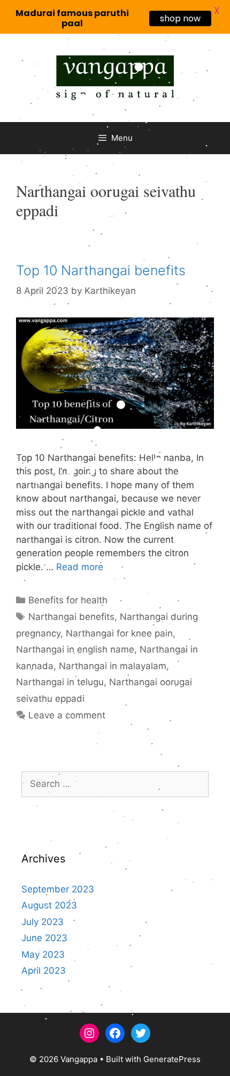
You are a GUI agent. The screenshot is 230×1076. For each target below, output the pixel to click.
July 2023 (42, 921)
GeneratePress (172, 1059)
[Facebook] (115, 1033)
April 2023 (43, 970)
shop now (180, 18)
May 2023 (43, 954)
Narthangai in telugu (60, 682)
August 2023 (49, 905)
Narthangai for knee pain (119, 633)
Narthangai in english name (75, 649)
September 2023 (57, 889)
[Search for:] (115, 783)
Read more (79, 567)
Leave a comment (66, 715)
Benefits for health (68, 600)
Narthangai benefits (71, 616)
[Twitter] (140, 1033)
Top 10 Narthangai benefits (101, 270)
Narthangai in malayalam (112, 666)
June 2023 (44, 938)
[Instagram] (89, 1033)
